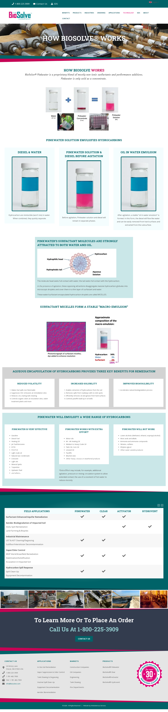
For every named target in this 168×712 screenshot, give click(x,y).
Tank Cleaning (75, 682)
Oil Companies (75, 672)
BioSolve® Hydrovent (111, 682)
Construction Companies (79, 667)
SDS (56, 3)
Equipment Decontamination (48, 687)
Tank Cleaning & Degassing (48, 677)
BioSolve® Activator (110, 677)
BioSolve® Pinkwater (111, 667)
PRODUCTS (77, 13)
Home (67, 45)
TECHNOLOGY (128, 13)
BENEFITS (66, 13)
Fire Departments (77, 687)
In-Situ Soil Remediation (46, 667)
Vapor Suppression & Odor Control (51, 672)
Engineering (74, 677)
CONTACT (66, 18)
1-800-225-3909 (22, 3)
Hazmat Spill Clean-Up (46, 682)
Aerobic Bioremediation (46, 692)
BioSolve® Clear (109, 672)
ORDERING (101, 13)
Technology (77, 45)
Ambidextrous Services (98, 706)
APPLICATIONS (114, 13)
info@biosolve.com (13, 684)
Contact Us (41, 3)
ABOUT (146, 13)
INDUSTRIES (89, 13)
